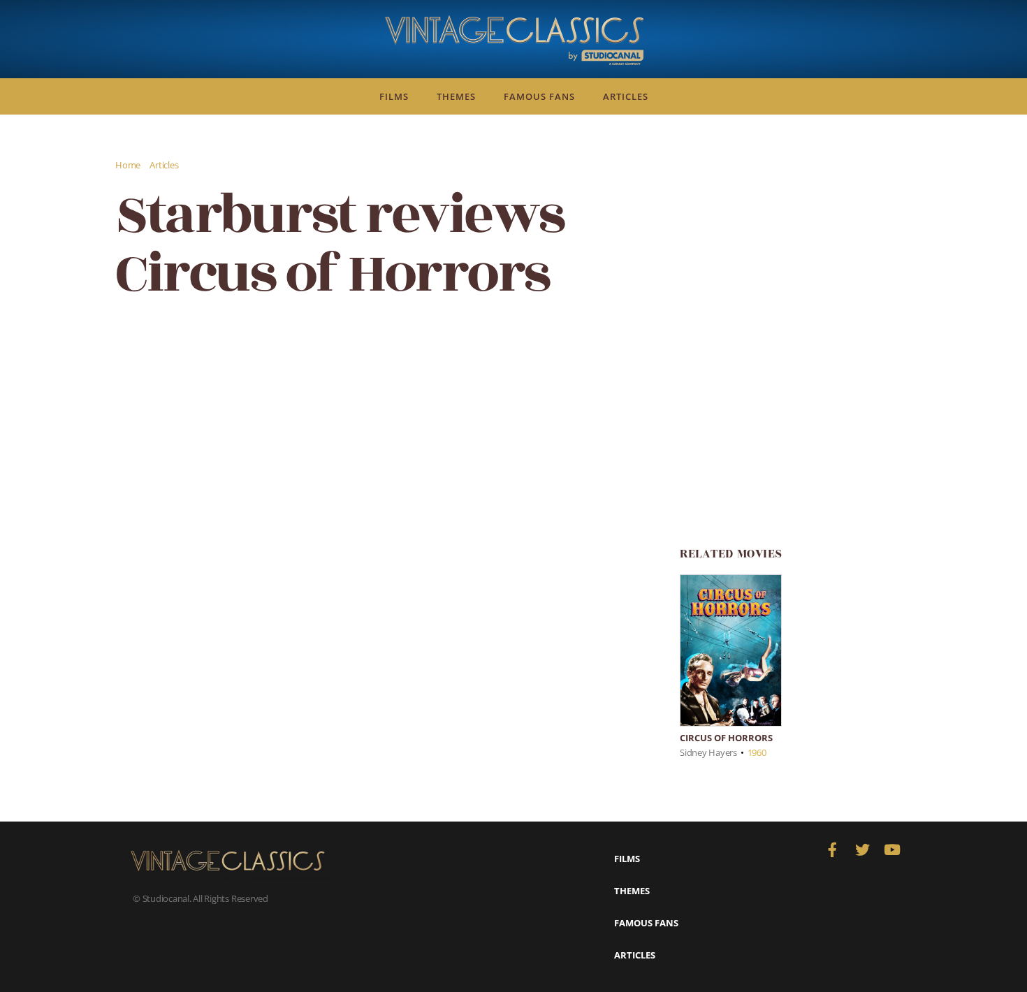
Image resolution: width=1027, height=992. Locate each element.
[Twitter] (862, 850)
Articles (625, 96)
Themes (456, 96)
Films (394, 96)
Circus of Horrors (726, 737)
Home (127, 165)
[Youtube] (891, 850)
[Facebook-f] (832, 850)
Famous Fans (539, 96)
